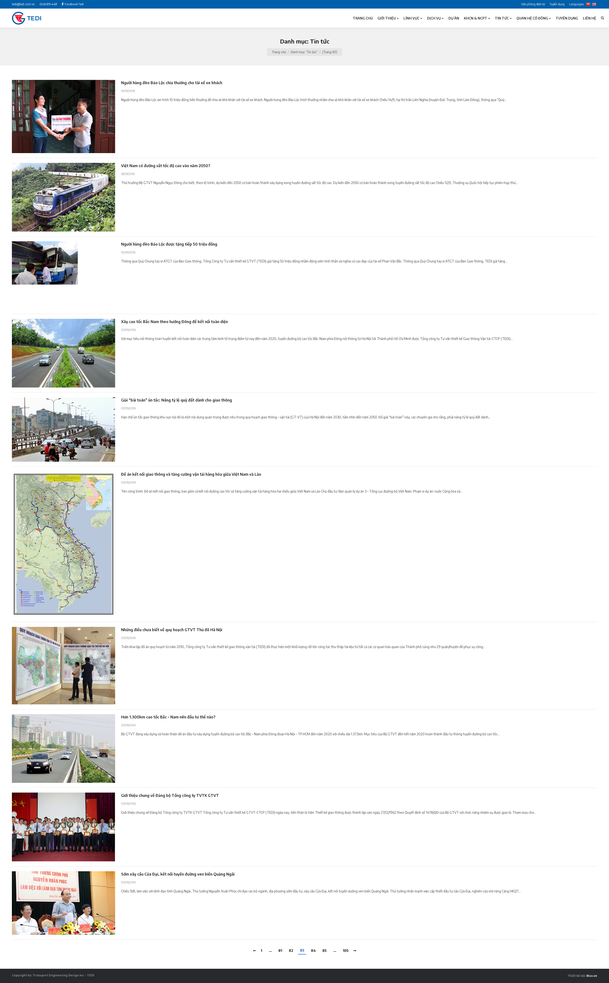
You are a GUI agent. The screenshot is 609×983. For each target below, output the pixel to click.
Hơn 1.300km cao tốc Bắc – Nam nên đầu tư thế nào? (168, 717)
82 (291, 951)
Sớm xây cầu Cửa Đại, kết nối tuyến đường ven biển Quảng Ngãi (178, 874)
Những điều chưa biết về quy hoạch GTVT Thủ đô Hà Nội (171, 629)
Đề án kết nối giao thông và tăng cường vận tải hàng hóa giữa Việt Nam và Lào (191, 474)
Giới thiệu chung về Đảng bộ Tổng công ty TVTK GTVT (170, 795)
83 (302, 950)
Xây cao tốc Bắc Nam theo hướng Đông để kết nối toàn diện (174, 321)
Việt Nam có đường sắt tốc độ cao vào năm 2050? (165, 165)
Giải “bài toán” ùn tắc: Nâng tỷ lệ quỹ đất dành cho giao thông (176, 400)
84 (313, 951)
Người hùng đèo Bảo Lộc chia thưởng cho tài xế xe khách (171, 82)
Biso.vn (591, 976)
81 (280, 951)
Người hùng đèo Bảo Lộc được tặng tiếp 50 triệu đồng (169, 244)
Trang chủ (279, 52)
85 (324, 951)
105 (346, 951)
